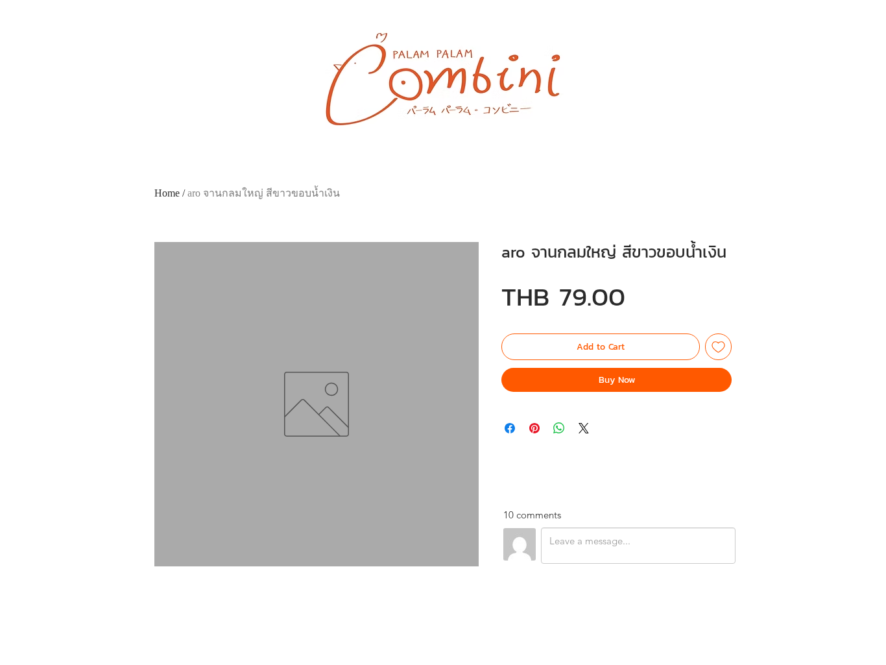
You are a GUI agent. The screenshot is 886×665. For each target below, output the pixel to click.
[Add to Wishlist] (718, 346)
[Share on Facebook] (510, 428)
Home (167, 193)
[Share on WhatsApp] (559, 428)
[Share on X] (584, 428)
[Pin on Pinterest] (534, 428)
